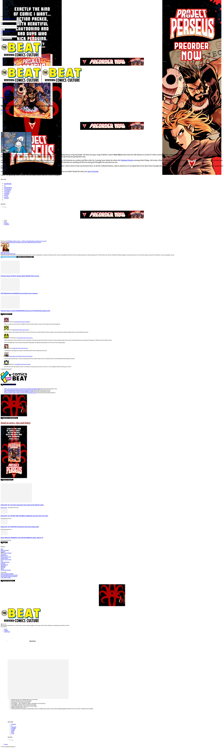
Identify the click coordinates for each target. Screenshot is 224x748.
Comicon (3, 551)
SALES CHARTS (8, 90)
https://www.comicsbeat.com (8, 253)
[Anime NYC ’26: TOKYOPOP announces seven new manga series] (4, 524)
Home (2, 97)
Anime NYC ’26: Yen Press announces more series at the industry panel (22, 505)
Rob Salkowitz (4, 564)
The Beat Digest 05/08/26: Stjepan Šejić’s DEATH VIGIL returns (20, 276)
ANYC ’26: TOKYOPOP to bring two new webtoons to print (18, 391)
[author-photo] (5, 251)
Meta (8, 97)
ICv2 (2, 560)
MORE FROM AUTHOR (25, 257)
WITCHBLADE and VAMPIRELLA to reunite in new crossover (19, 293)
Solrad (2, 568)
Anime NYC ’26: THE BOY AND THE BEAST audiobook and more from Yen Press (24, 516)
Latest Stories (10, 384)
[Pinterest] (16, 117)
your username (20, 25)
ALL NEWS (7, 93)
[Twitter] (10, 117)
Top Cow (6, 223)
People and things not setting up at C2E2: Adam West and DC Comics (23, 242)
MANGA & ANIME (8, 87)
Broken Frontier (5, 550)
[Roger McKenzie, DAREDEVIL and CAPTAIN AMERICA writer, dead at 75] (4, 535)
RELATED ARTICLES (9, 257)
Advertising (7, 631)
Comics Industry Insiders (7, 573)
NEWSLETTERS (8, 95)
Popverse (3, 563)
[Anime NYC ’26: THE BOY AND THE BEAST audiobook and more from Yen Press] (4, 513)
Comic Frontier (7, 553)
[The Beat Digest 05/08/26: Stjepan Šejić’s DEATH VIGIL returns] (10, 273)
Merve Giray (4, 507)
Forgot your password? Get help (9, 31)
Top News (6, 102)
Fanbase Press (4, 555)
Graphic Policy (4, 558)
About (5, 629)
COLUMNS (7, 92)
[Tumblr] (41, 117)
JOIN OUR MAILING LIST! (10, 18)
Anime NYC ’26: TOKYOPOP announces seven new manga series (20, 527)
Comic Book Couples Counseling (9, 576)
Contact (6, 630)
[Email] (35, 117)
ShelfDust (3, 566)
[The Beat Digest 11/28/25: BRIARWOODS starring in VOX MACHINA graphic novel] (10, 308)
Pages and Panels (5, 562)
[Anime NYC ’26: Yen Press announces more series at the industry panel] (16, 502)
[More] (48, 117)
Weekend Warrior (127, 160)
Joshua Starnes (12, 356)
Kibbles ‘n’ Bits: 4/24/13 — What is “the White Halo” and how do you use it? (28, 241)
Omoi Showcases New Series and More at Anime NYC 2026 (18, 390)
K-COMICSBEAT (8, 88)
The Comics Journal (6, 570)
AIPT (2, 549)
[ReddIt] (29, 117)
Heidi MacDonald (5, 110)
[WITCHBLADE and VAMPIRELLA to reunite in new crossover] (10, 290)
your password (20, 27)
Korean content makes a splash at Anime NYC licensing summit (20, 392)
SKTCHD (3, 567)
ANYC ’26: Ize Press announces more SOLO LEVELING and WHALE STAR (22, 388)
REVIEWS (6, 91)
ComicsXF (3, 554)
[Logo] (21, 82)
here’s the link (93, 171)
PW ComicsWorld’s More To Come (9, 575)
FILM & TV (7, 86)
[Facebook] (3, 117)
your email (19, 36)
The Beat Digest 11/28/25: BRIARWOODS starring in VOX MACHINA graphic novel (25, 311)
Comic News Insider (6, 577)
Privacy (2, 32)
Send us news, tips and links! (15, 423)
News (5, 97)
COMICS (6, 84)
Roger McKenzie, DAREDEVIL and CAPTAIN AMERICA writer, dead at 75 (22, 537)
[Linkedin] (22, 117)
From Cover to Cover (6, 557)
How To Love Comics (6, 559)
